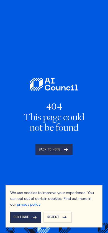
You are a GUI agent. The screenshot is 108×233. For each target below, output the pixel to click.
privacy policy (28, 204)
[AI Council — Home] (54, 84)
